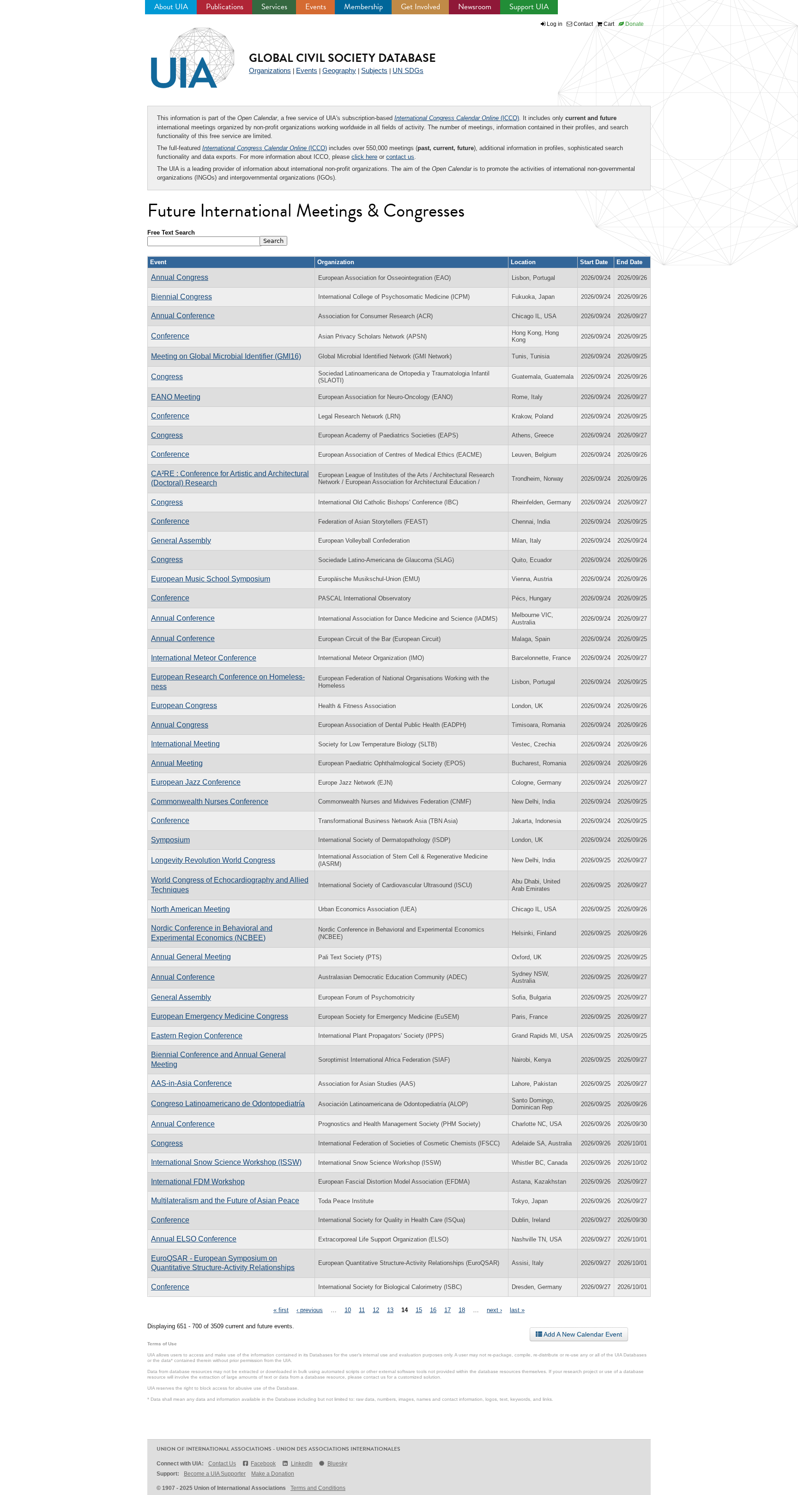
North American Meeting (190, 909)
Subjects (374, 70)
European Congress (184, 705)
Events (315, 6)
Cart (608, 24)
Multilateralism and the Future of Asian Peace (225, 1200)
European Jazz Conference (196, 782)
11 (362, 1310)
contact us (400, 156)
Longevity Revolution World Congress (213, 860)
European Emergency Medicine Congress (219, 1016)
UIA (182, 52)
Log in (554, 24)
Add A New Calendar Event (582, 1334)
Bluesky (337, 1463)
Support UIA (529, 6)
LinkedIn (301, 1463)
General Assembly (181, 541)
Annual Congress (179, 277)
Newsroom (474, 6)
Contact (582, 24)
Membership (363, 6)
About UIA (171, 6)
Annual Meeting (177, 763)
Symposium (170, 840)
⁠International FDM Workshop (198, 1182)
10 (348, 1310)
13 (390, 1310)
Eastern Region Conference (196, 1036)
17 (447, 1310)
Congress (167, 377)
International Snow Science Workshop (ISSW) (226, 1162)
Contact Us (222, 1463)
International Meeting (185, 744)
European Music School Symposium (210, 579)
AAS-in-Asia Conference (191, 1083)
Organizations (270, 70)
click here (364, 156)
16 (433, 1310)
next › (494, 1310)
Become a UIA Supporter (215, 1474)
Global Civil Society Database (342, 58)
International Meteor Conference (203, 658)
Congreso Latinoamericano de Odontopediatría (228, 1104)
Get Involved (420, 6)
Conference (170, 336)
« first (281, 1310)
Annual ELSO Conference (193, 1239)
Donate (634, 24)
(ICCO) (456, 118)
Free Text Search (171, 232)
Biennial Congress (181, 297)
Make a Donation (272, 1474)
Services (274, 6)
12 (376, 1310)
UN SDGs (408, 70)
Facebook (263, 1463)
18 (462, 1310)
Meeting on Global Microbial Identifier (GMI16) (226, 356)
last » (517, 1310)
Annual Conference (183, 316)
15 (419, 1310)
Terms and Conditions (317, 1488)
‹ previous (309, 1310)
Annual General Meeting (191, 957)
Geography (339, 70)
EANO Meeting (175, 397)
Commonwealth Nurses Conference (209, 801)
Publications (224, 6)
